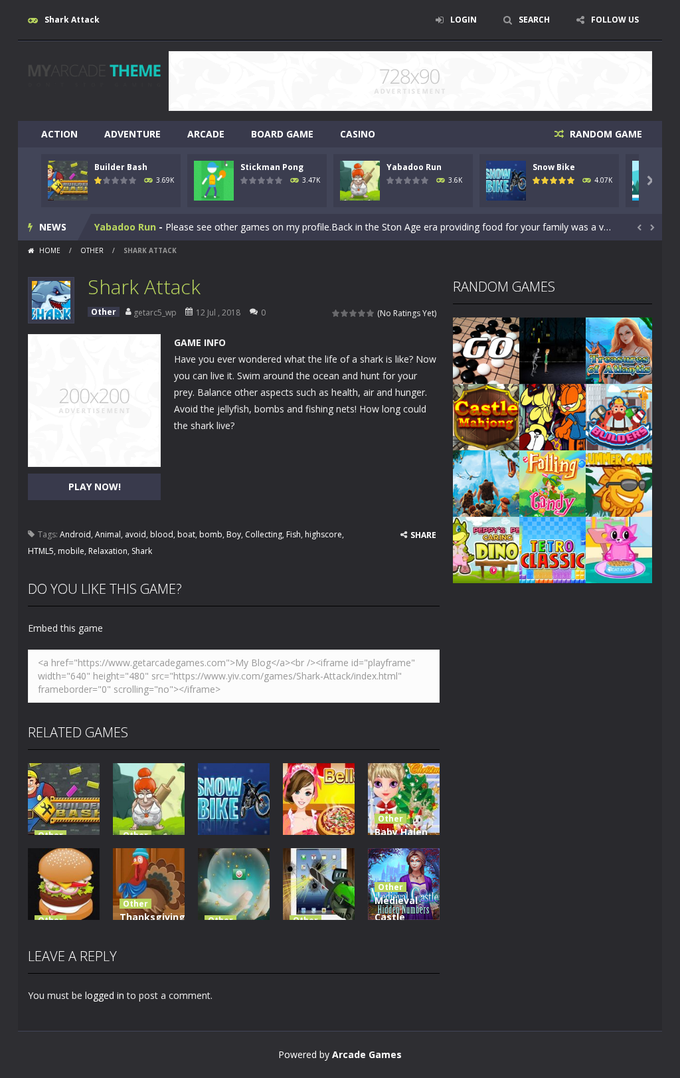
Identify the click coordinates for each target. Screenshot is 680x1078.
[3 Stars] (353, 313)
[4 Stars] (362, 313)
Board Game (282, 134)
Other (92, 250)
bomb (210, 534)
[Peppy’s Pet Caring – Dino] (486, 549)
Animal (108, 534)
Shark (141, 551)
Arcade (205, 134)
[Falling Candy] (552, 482)
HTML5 (41, 551)
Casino (357, 134)
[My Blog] (94, 74)
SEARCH (534, 19)
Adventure (132, 134)
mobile (71, 551)
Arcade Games (367, 1054)
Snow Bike (554, 167)
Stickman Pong (271, 167)
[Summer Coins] (619, 482)
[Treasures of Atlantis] (619, 349)
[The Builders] (619, 416)
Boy (233, 534)
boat (186, 534)
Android (75, 534)
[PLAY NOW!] (68, 179)
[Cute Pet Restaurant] (619, 549)
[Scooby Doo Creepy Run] (552, 349)
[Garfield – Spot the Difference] (552, 416)
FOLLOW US (615, 19)
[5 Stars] (371, 313)
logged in (104, 995)
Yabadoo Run (414, 167)
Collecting (263, 534)
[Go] (486, 349)
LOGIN (463, 19)
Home (49, 250)
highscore (323, 534)
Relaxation (108, 551)
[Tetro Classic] (552, 549)
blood (161, 534)
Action (59, 134)
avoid (135, 534)
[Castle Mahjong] (486, 416)
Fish (293, 534)
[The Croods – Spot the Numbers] (486, 482)
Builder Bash (120, 167)
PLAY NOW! (94, 486)
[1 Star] (336, 313)
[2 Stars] (345, 313)
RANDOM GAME (604, 134)
